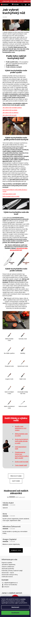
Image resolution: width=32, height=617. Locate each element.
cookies (22, 599)
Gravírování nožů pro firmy (10, 575)
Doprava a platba (7, 562)
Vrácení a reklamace (8, 567)
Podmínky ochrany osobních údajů (12, 570)
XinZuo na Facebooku (10, 584)
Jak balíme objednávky (8, 564)
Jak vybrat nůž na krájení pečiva (12, 107)
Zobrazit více (16, 550)
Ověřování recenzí (7, 576)
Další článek (16, 481)
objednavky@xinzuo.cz (11, 583)
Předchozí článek (16, 476)
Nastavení (15, 607)
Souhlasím (15, 613)
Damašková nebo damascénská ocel (18, 249)
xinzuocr (6, 587)
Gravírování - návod (8, 573)
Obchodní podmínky (8, 568)
